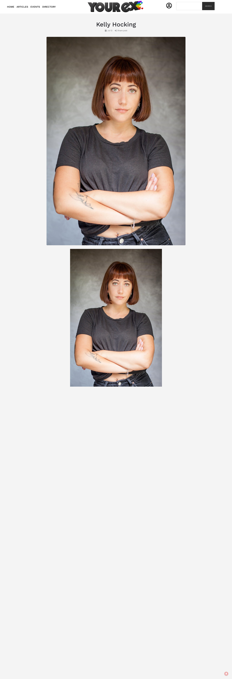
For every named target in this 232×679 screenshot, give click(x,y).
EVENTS (35, 7)
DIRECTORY (49, 7)
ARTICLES (22, 7)
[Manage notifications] (226, 674)
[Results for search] (189, 11)
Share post (122, 30)
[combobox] (189, 6)
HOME (10, 7)
